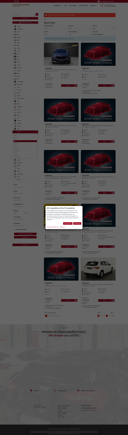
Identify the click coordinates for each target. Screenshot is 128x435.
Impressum (62, 227)
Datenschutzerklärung (52, 227)
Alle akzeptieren (67, 223)
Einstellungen (77, 223)
